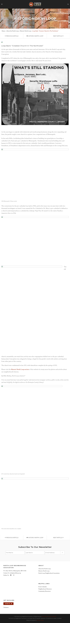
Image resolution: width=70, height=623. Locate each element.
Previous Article (12, 36)
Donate (7, 603)
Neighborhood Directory (45, 589)
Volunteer (6, 607)
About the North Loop (12, 31)
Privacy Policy (44, 616)
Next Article (57, 36)
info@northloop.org (15, 573)
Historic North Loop (25, 31)
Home (3, 31)
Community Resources (44, 591)
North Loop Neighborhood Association (49, 573)
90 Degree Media (40, 620)
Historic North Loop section (20, 369)
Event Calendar (42, 587)
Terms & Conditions (52, 616)
